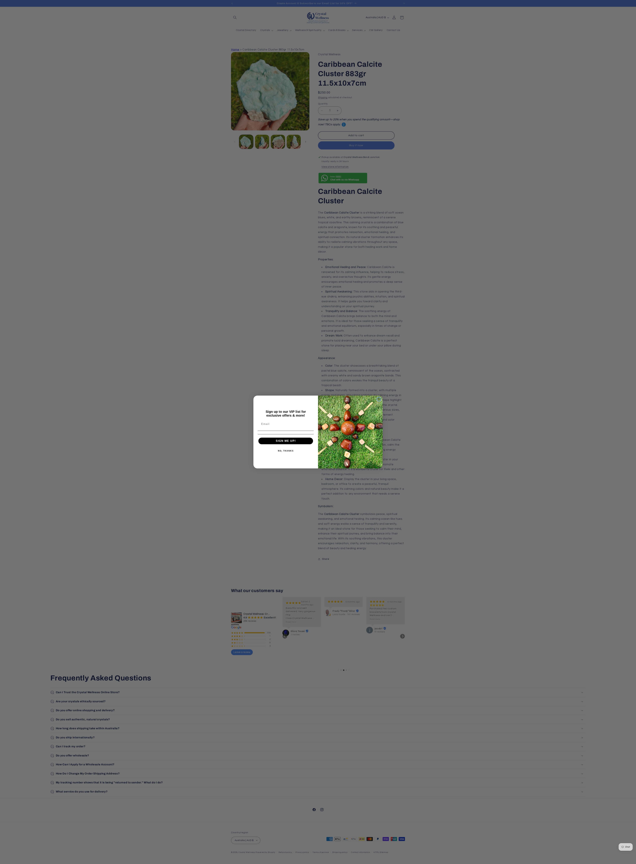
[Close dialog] (379, 399)
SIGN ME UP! (286, 440)
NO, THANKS (286, 451)
